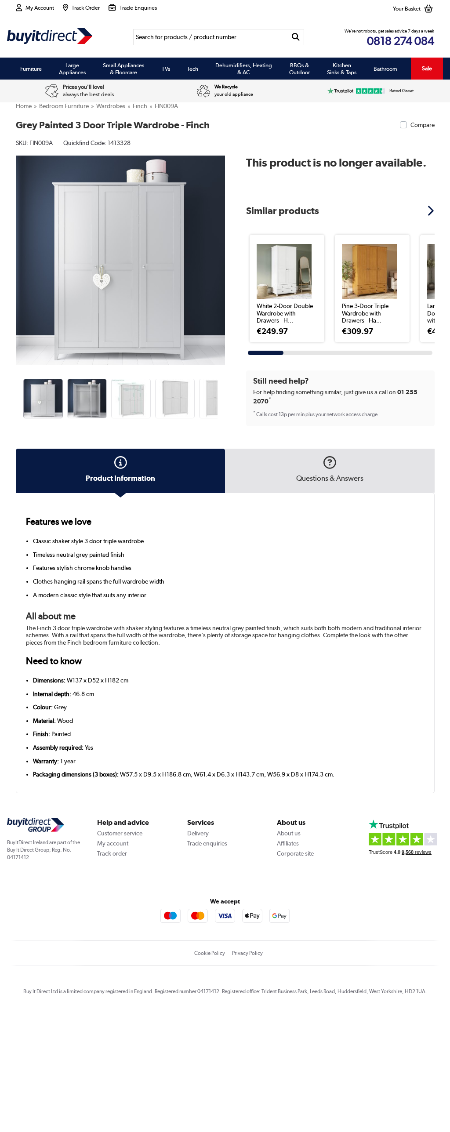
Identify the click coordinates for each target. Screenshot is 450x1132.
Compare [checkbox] (422, 124)
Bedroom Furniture (64, 105)
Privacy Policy (247, 953)
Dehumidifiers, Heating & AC (243, 69)
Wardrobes (110, 105)
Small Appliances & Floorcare (123, 69)
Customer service (119, 833)
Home (24, 105)
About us (289, 833)
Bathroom (385, 68)
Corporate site (295, 853)
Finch (140, 105)
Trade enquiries (207, 843)
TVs (166, 68)
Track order (112, 853)
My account (112, 843)
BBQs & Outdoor (299, 69)
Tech (192, 68)
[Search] (295, 37)
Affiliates (288, 843)
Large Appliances (72, 69)
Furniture (31, 68)
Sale (427, 68)
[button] (219, 250)
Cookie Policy (209, 953)
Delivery (198, 833)
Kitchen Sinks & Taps (341, 69)
